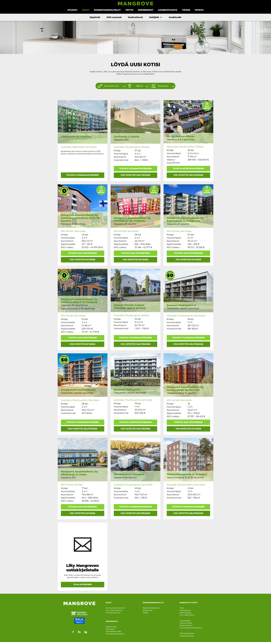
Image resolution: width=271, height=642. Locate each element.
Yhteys (199, 10)
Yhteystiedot (185, 621)
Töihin (186, 10)
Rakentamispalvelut (107, 10)
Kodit (85, 10)
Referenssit (145, 10)
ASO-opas (110, 629)
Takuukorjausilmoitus (115, 634)
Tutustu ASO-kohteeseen (82, 253)
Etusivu (72, 10)
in (79, 632)
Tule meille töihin (187, 615)
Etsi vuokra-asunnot (114, 610)
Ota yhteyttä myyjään (82, 259)
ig (85, 632)
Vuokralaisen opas (113, 631)
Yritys (129, 10)
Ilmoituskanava (186, 625)
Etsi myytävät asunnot (115, 608)
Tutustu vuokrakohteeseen (82, 175)
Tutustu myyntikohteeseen (188, 168)
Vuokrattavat (135, 17)
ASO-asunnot (114, 17)
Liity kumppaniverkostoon (191, 628)
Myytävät (95, 17)
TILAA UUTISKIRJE (82, 584)
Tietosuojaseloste (187, 633)
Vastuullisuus (185, 610)
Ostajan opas (111, 627)
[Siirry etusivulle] (135, 5)
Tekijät (145, 613)
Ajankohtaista (167, 10)
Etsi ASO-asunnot (113, 613)
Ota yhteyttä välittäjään (135, 175)
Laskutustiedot (186, 623)
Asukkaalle (175, 17)
